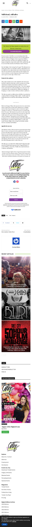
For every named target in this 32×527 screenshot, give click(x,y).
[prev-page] (2, 355)
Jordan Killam (6, 16)
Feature (16, 282)
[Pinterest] (10, 21)
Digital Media (4, 428)
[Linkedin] (17, 21)
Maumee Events (6, 475)
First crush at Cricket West (8, 232)
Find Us (4, 372)
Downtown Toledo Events (8, 470)
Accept (4, 524)
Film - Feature (12, 215)
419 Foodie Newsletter (9, 369)
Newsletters (6, 367)
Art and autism (26, 232)
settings (14, 521)
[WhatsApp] (13, 21)
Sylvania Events (6, 480)
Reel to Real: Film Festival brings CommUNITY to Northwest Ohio (16, 285)
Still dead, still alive (19, 10)
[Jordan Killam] (16, 241)
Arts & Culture (8, 10)
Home (3, 10)
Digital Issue (4, 424)
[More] (22, 222)
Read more (5, 432)
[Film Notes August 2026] (16, 304)
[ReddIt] (21, 21)
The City (16, 344)
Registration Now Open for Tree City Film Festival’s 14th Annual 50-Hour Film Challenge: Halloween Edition (16, 348)
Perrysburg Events (6, 478)
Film (13, 10)
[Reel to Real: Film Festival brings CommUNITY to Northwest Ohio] (16, 272)
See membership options (16, 51)
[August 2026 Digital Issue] (16, 403)
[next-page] (5, 355)
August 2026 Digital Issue (11, 427)
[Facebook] (3, 21)
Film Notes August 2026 (16, 318)
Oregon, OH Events (7, 472)
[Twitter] (6, 21)
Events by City (6, 468)
